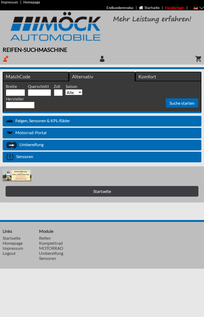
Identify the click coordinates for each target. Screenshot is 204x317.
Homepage (31, 2)
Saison (71, 86)
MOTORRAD (51, 248)
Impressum (9, 2)
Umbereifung (31, 144)
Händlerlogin (174, 8)
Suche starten (181, 102)
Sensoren (24, 156)
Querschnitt (38, 86)
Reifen (45, 237)
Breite (11, 86)
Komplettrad (51, 243)
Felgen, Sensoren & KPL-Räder (42, 120)
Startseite (152, 8)
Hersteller (15, 98)
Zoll (57, 86)
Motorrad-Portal (30, 132)
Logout (9, 253)
